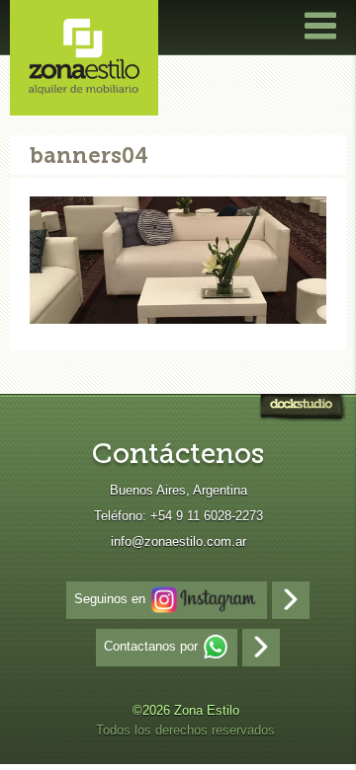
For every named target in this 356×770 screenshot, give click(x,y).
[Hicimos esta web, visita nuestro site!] (301, 410)
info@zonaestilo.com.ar (178, 541)
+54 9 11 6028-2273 (206, 515)
